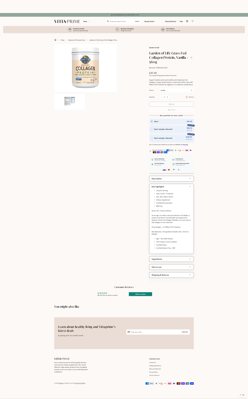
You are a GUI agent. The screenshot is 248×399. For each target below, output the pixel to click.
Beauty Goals (150, 21)
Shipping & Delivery (155, 366)
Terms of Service (154, 375)
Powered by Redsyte (79, 383)
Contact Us (152, 362)
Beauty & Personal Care (77, 40)
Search (137, 21)
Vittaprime (61, 383)
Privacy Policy (153, 372)
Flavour (151, 90)
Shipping (159, 75)
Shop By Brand (171, 21)
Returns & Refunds (155, 369)
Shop (86, 21)
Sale (181, 21)
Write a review (140, 294)
